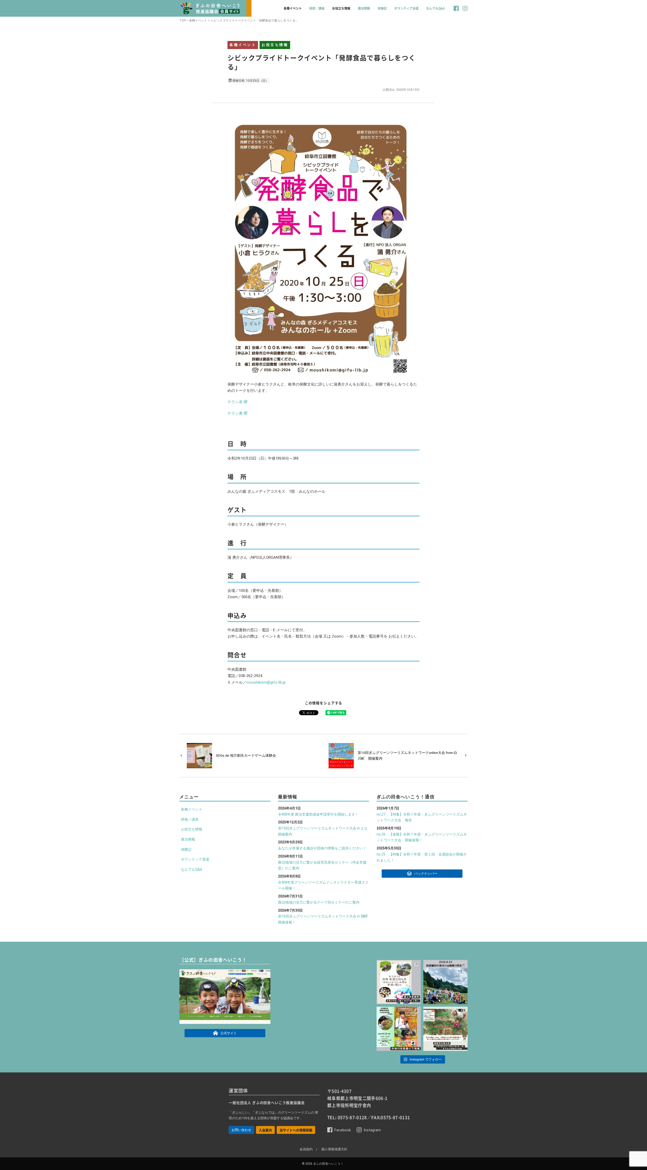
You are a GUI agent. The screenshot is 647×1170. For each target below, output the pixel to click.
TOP (182, 20)
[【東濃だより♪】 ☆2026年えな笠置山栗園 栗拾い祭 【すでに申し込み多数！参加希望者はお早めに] (445, 1029)
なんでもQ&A (435, 8)
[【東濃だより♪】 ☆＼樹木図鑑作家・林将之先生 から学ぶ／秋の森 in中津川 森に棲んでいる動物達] (399, 1029)
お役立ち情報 (341, 8)
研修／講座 (317, 8)
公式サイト (228, 1033)
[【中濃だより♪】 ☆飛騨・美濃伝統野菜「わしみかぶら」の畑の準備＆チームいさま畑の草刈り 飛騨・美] (399, 982)
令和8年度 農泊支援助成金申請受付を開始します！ (318, 814)
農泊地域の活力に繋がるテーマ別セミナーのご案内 (318, 902)
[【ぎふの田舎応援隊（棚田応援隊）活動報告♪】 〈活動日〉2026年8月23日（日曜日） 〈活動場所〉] (445, 982)
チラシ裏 (235, 413)
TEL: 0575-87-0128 (347, 1117)
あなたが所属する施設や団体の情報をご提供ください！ (322, 848)
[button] (456, 11)
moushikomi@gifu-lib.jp (266, 682)
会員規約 (306, 1149)
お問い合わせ (241, 1130)
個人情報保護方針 (334, 1149)
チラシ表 (235, 402)
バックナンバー (425, 874)
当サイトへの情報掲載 (296, 1130)
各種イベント (293, 8)
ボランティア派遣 (406, 8)
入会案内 (265, 1130)
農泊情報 (364, 8)
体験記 (382, 8)
